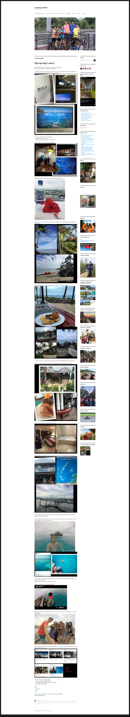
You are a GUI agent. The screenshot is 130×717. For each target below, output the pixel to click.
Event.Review (62, 13)
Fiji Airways (48, 693)
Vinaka (36, 703)
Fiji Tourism (55, 693)
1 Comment (39, 703)
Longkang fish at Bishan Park (86, 120)
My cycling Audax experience (86, 137)
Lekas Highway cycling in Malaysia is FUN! (88, 138)
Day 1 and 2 (37, 681)
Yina (56, 611)
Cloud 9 (36, 514)
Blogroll (78, 13)
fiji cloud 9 (39, 702)
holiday (50, 700)
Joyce (70, 611)
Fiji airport (36, 702)
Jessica (62, 611)
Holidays (56, 13)
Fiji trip (58, 702)
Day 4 (36, 684)
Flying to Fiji (70, 702)
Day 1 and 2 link (60, 646)
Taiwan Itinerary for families (86, 117)
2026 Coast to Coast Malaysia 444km (87, 135)
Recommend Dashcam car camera (87, 116)
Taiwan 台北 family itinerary (86, 118)
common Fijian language (71, 700)
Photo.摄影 (68, 13)
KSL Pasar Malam (84, 119)
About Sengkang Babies (39, 13)
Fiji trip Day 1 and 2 (44, 63)
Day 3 (36, 682)
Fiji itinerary (55, 702)
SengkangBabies (39, 700)
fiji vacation (61, 702)
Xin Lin (73, 611)
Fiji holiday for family (49, 702)
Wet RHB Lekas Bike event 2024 (86, 153)
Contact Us (84, 13)
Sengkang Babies (41, 8)
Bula (52, 700)
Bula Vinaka (56, 700)
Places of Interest (49, 13)
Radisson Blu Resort (39, 221)
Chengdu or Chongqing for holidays (87, 139)
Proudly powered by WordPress (46, 710)
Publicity (73, 13)
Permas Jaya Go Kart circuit (85, 115)
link (38, 584)
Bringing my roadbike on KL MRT (86, 146)
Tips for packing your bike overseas (87, 150)
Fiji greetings (44, 702)
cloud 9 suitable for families (62, 700)
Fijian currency (65, 702)
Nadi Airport (75, 702)
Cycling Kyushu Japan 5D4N (85, 136)
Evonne (59, 611)
